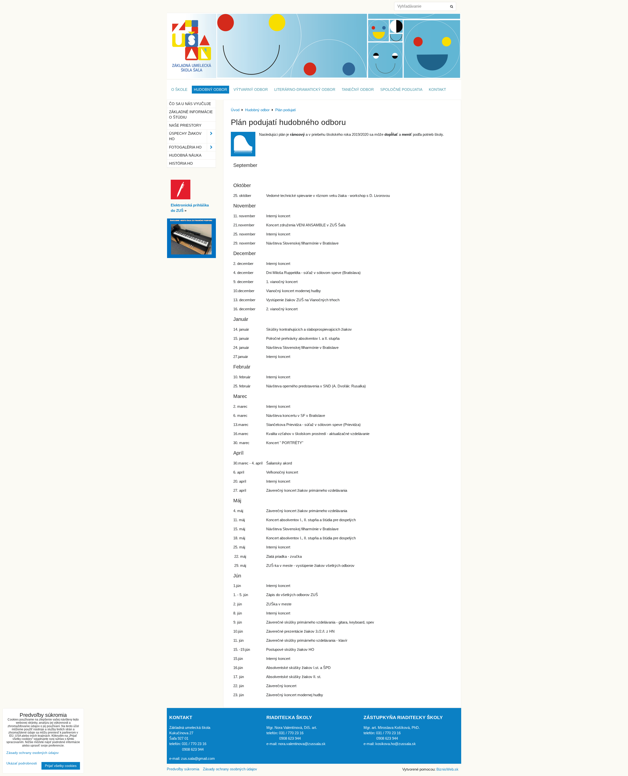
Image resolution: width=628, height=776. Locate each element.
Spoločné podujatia (401, 90)
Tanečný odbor (358, 90)
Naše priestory (185, 125)
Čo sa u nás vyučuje (190, 104)
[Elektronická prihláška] (180, 198)
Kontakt (437, 90)
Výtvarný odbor (251, 90)
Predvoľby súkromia (183, 769)
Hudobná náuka (185, 155)
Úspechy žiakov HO (185, 136)
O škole (179, 90)
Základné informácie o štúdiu (191, 114)
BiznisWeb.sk (447, 769)
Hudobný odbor (210, 90)
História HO (181, 163)
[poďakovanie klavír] (191, 257)
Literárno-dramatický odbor (304, 90)
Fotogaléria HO (185, 147)
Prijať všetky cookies (61, 766)
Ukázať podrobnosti (21, 763)
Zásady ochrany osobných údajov (230, 769)
